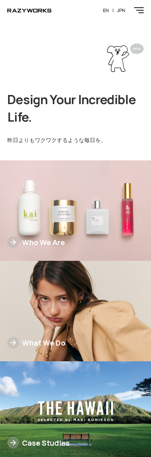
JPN (121, 10)
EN (106, 10)
